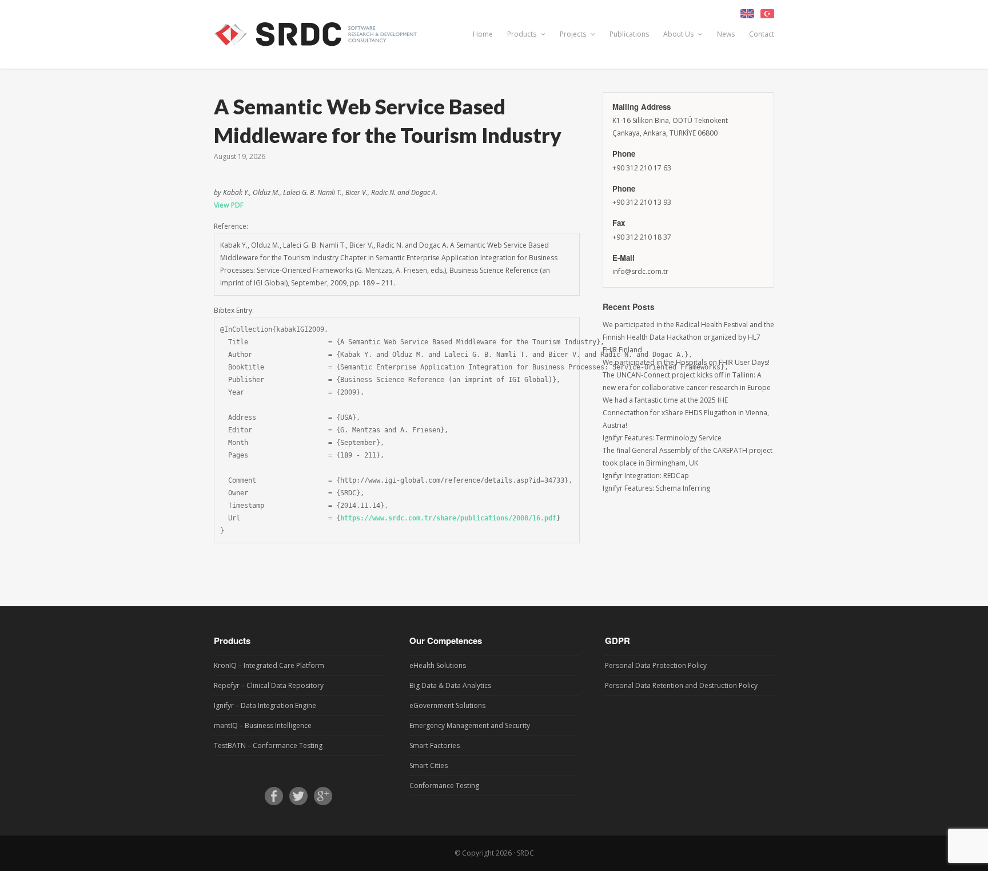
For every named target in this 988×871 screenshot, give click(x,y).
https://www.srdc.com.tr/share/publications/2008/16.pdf (448, 518)
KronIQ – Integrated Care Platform (269, 665)
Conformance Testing (444, 785)
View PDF (229, 205)
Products (522, 34)
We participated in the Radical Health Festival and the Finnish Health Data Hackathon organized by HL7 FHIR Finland (688, 337)
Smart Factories (434, 745)
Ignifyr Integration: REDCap (646, 475)
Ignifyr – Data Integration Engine (265, 705)
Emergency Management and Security (469, 725)
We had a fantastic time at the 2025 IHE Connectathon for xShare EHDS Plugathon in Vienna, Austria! (686, 412)
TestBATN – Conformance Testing (268, 745)
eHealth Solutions (437, 665)
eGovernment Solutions (447, 705)
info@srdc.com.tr (640, 271)
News (726, 34)
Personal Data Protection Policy (656, 665)
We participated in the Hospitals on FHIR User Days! (686, 362)
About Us (679, 34)
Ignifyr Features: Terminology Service (662, 438)
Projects (574, 34)
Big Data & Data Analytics (450, 685)
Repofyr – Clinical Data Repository (269, 685)
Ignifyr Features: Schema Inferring (656, 488)
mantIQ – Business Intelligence (263, 725)
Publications (629, 34)
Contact (761, 34)
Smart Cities (428, 765)
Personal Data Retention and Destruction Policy (681, 685)
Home (483, 34)
